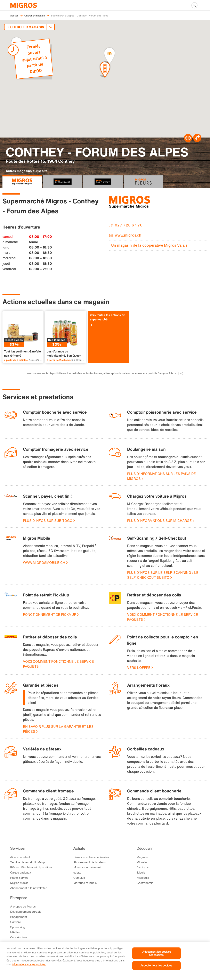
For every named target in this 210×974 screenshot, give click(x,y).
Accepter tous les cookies (156, 965)
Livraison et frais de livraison (91, 857)
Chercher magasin (27, 26)
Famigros (143, 867)
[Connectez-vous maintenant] (194, 5)
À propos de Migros (23, 906)
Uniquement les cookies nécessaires (156, 953)
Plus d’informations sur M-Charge (159, 520)
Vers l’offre (139, 667)
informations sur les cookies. (29, 964)
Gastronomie (145, 882)
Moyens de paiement (87, 867)
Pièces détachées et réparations (31, 867)
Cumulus (79, 877)
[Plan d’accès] (197, 140)
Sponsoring (17, 927)
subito (77, 872)
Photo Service (19, 877)
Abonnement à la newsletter (28, 888)
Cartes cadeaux (20, 872)
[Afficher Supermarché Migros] (22, 181)
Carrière (15, 922)
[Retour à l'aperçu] (51, 27)
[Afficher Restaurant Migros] (62, 181)
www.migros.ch (128, 235)
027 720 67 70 (129, 225)
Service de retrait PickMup (27, 862)
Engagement (18, 916)
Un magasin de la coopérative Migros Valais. (149, 245)
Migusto (142, 862)
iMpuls (141, 872)
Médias (15, 932)
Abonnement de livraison (89, 862)
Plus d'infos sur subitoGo (47, 520)
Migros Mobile (19, 882)
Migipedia (143, 877)
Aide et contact (20, 857)
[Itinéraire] (188, 140)
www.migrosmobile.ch (44, 562)
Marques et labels (85, 882)
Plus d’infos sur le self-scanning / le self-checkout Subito (163, 575)
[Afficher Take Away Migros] (103, 181)
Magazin (142, 857)
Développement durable (25, 911)
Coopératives (18, 937)
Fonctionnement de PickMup (49, 614)
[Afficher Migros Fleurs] (143, 181)
